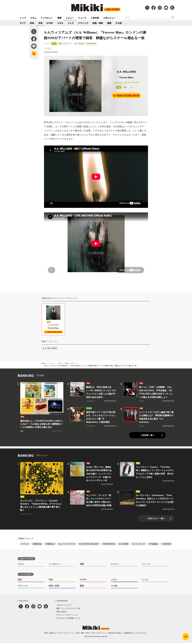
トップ (23, 17)
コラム (33, 17)
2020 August (91, 43)
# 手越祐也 (153, 544)
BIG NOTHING (130, 82)
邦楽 (32, 23)
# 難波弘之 (50, 544)
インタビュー (47, 17)
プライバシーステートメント (67, 615)
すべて (23, 23)
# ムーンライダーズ (67, 544)
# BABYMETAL (109, 544)
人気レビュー (109, 17)
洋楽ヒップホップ (64, 43)
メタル (60, 23)
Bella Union (118, 82)
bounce (81, 43)
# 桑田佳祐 (37, 544)
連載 (59, 17)
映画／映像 (97, 23)
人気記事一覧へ (147, 435)
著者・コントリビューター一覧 (68, 608)
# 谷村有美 (166, 544)
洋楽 (40, 23)
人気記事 (95, 17)
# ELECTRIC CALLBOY (88, 544)
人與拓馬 (47, 48)
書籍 (109, 23)
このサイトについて (64, 605)
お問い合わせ (61, 611)
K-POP (50, 23)
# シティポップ (138, 544)
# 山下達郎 (123, 544)
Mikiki (44, 363)
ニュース (82, 17)
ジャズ (71, 23)
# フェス (24, 544)
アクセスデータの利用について (68, 618)
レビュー (70, 17)
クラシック (83, 23)
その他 (118, 23)
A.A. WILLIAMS (50, 348)
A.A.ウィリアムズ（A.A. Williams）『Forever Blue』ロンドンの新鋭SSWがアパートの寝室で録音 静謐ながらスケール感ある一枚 (90, 366)
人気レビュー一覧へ (156, 518)
